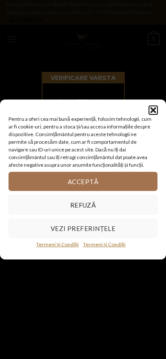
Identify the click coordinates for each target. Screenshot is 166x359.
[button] (153, 110)
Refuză (83, 204)
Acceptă (83, 181)
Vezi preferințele (83, 228)
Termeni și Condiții (57, 244)
